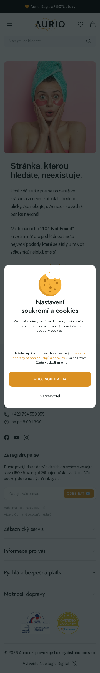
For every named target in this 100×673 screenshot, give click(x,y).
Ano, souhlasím (50, 379)
